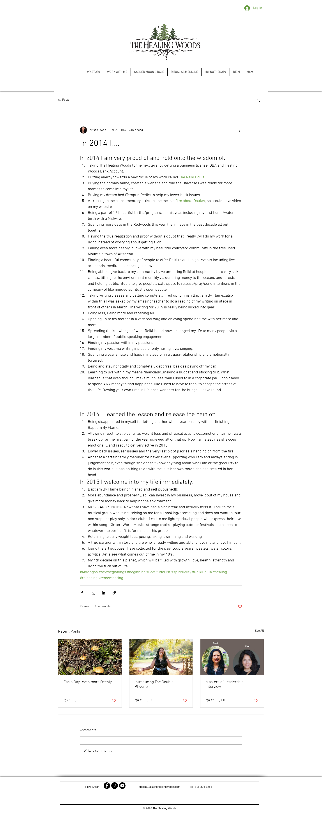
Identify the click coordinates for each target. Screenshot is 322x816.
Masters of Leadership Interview (225, 684)
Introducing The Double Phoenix (154, 684)
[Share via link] (114, 593)
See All (259, 631)
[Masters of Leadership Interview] (232, 657)
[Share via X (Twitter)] (93, 593)
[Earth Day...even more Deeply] (90, 657)
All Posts (63, 100)
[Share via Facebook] (82, 593)
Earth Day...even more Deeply (88, 682)
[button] (258, 100)
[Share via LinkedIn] (103, 593)
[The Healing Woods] (107, 785)
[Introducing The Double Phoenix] (161, 657)
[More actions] (239, 130)
